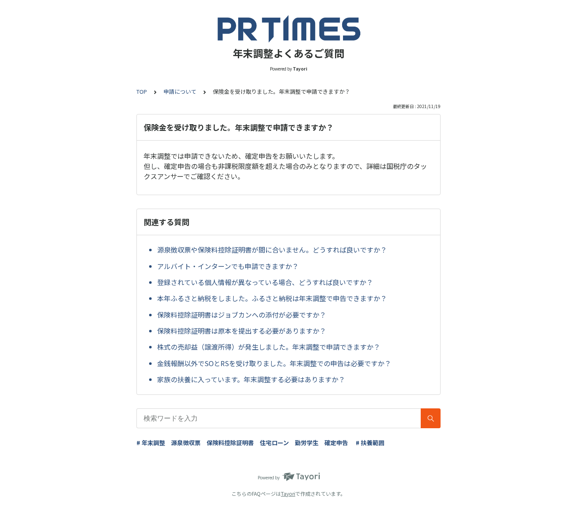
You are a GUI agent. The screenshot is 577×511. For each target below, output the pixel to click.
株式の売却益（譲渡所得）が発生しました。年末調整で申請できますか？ (268, 347)
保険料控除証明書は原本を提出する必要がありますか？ (241, 331)
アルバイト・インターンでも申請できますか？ (228, 266)
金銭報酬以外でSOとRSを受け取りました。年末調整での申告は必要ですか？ (274, 363)
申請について (179, 91)
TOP (141, 91)
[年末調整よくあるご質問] (288, 28)
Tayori (288, 493)
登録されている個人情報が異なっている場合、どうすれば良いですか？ (265, 282)
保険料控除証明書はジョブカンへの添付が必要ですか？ (241, 315)
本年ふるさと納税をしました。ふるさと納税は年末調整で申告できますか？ (272, 298)
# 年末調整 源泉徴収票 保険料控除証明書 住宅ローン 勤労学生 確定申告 (242, 442)
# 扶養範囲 (370, 442)
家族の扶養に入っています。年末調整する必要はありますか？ (251, 379)
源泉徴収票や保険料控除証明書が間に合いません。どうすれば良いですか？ (272, 250)
